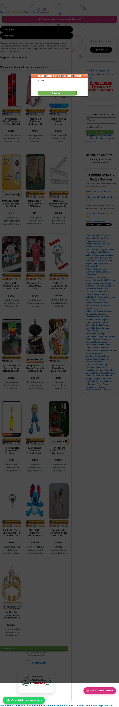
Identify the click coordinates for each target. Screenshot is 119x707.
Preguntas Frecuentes (41, 705)
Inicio (3, 705)
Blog (72, 705)
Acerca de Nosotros (17, 705)
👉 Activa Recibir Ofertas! (100, 690)
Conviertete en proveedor (99, 705)
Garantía (79, 705)
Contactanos (61, 705)
